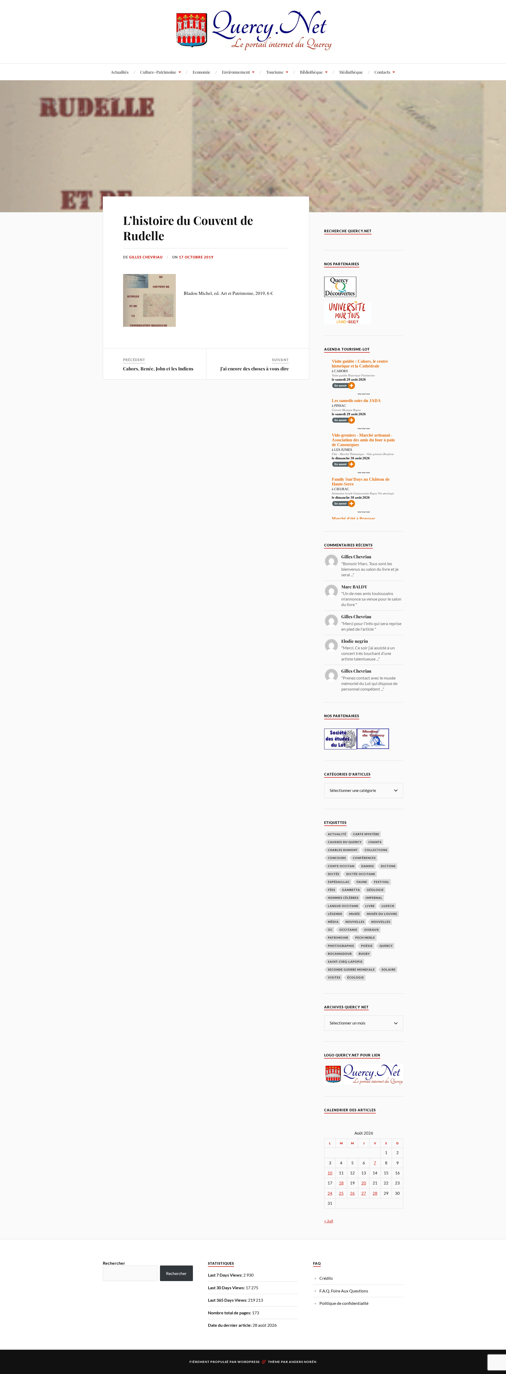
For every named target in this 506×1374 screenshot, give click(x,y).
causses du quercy (345, 842)
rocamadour (340, 953)
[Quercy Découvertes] (340, 295)
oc (330, 929)
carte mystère (366, 834)
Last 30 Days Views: (227, 1287)
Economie (201, 72)
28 (375, 1193)
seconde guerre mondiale (351, 969)
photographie (341, 945)
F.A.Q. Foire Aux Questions (343, 1290)
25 (341, 1193)
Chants (375, 842)
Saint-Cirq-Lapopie (345, 961)
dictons (388, 866)
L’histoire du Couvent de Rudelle (188, 227)
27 (363, 1193)
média (333, 921)
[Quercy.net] (253, 47)
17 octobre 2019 (196, 257)
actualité (337, 834)
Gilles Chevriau (146, 257)
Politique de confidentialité (343, 1303)
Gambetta (351, 889)
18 (341, 1183)
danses (367, 866)
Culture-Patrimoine (158, 72)
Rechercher (114, 1263)
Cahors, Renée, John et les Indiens (158, 368)
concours (337, 858)
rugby (364, 953)
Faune (362, 882)
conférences (364, 858)
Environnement (236, 72)
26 (352, 1193)
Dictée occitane (360, 874)
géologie (375, 889)
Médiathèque (351, 72)
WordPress (248, 1362)
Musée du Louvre (382, 913)
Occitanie (348, 929)
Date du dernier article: (230, 1325)
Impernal (374, 897)
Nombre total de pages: (230, 1312)
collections (376, 850)
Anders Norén (303, 1362)
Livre (370, 906)
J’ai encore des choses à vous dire (254, 368)
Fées (331, 889)
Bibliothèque (311, 72)
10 (330, 1173)
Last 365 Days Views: (228, 1299)
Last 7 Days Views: (225, 1274)
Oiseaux (371, 929)
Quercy (386, 945)
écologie (355, 977)
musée (354, 913)
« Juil (328, 1220)
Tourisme (275, 72)
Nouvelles (355, 921)
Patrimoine (338, 937)
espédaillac (339, 882)
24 (330, 1193)
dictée (333, 874)
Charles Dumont (343, 850)
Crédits (326, 1278)
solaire (389, 969)
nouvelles (380, 921)
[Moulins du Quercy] (373, 747)
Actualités (120, 72)
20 (363, 1183)
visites (334, 977)
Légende (335, 913)
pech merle (365, 937)
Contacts (382, 72)
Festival (381, 882)
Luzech (388, 906)
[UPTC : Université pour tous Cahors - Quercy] (347, 322)
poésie (367, 945)
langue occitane (343, 906)
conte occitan (341, 866)
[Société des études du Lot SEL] (340, 747)
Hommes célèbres (343, 897)
